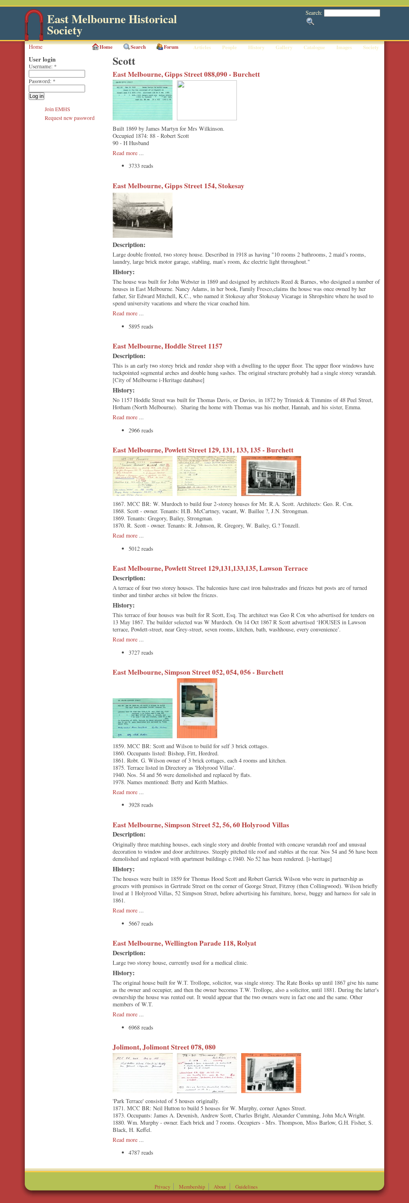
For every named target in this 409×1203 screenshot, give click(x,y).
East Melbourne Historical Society (112, 24)
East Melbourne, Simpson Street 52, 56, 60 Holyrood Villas (201, 825)
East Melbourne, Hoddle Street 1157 (167, 346)
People (229, 47)
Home (35, 46)
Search (138, 46)
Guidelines (246, 1186)
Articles (202, 47)
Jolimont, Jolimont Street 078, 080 (164, 1047)
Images (344, 47)
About (220, 1186)
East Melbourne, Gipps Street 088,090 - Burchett (186, 74)
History (256, 47)
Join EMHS (57, 109)
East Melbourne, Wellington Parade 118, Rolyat (184, 943)
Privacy (162, 1186)
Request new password (70, 117)
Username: (43, 66)
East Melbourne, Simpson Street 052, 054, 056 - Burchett (198, 672)
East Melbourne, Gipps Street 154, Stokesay (178, 186)
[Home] (34, 39)
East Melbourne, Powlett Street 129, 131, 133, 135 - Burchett (203, 450)
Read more (125, 153)
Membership (192, 1186)
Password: (42, 81)
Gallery (284, 47)
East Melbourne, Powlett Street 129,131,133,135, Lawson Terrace (210, 568)
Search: (315, 12)
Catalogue (314, 47)
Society (371, 47)
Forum (171, 46)
